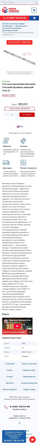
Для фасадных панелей (10, 30)
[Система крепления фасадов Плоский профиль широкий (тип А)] (19, 57)
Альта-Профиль (7, 26)
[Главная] (20, 10)
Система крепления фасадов (11, 28)
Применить (36, 2)
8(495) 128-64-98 (14, 441)
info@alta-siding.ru (20, 409)
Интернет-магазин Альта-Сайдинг (13, 24)
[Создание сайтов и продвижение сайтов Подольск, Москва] (19, 422)
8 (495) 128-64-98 (16, 18)
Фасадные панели (21, 26)
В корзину (27, 114)
